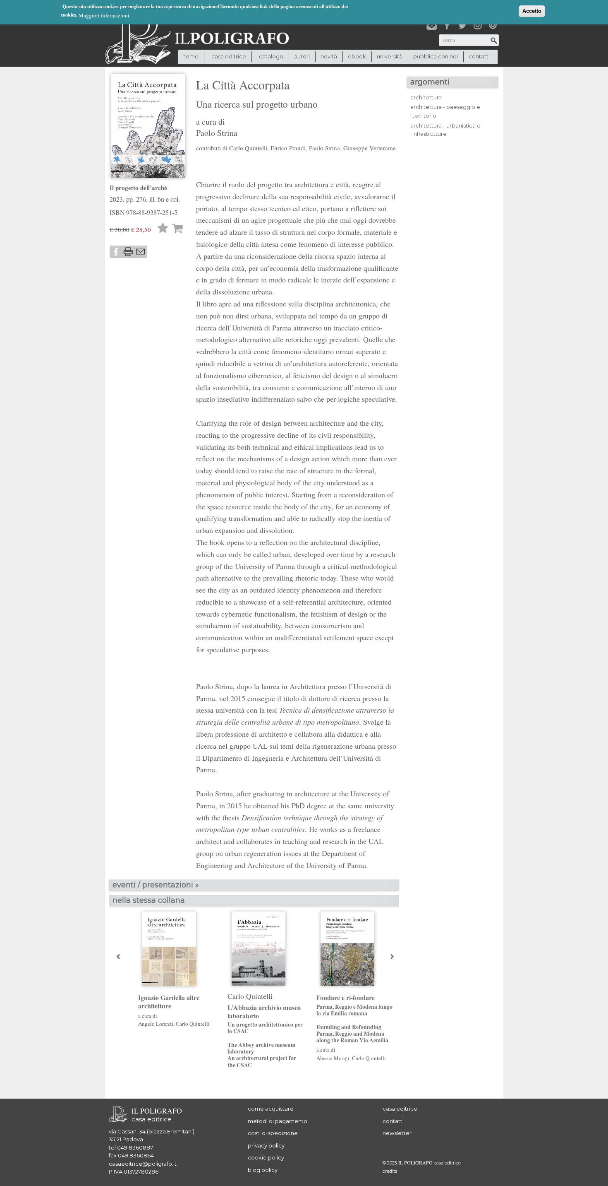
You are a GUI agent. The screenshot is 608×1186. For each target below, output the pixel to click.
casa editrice (400, 1108)
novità (329, 56)
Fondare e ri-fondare (354, 1018)
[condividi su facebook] (116, 252)
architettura (426, 97)
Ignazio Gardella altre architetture (168, 1001)
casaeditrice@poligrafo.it (143, 1163)
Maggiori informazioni (104, 15)
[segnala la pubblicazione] (140, 252)
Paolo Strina (216, 132)
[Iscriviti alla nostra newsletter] (431, 25)
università (389, 56)
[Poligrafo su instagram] (477, 25)
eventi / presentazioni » (156, 885)
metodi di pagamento (277, 1121)
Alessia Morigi (332, 1058)
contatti (479, 56)
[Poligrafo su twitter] (462, 25)
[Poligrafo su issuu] (493, 25)
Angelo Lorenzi (155, 1023)
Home (190, 56)
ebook (357, 56)
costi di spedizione (273, 1133)
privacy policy (266, 1145)
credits (390, 1171)
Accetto (531, 11)
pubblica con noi (435, 56)
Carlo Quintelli (193, 1023)
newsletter (397, 1133)
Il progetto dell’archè (138, 187)
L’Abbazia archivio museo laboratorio (265, 1035)
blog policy (263, 1170)
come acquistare (271, 1108)
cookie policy (266, 1157)
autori (302, 56)
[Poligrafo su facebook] (447, 25)
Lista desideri (163, 228)
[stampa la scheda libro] (128, 252)
